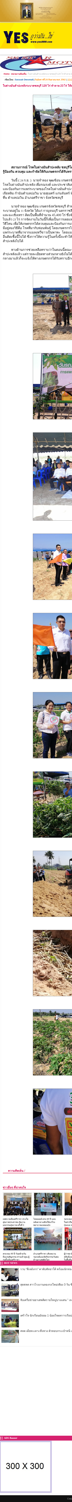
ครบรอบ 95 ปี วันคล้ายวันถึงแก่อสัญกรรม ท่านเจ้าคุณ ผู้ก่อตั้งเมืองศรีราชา (16, 1257)
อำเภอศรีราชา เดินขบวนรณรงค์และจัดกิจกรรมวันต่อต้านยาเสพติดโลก (46, 1257)
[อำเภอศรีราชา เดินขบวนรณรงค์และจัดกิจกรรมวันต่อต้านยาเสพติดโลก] (48, 1249)
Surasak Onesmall (24, 79)
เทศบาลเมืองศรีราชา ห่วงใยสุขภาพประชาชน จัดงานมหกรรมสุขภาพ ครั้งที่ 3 (15, 1222)
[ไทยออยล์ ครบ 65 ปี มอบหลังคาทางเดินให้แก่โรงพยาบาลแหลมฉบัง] (48, 1215)
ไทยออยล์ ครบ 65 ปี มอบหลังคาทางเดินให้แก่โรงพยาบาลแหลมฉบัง (44, 1222)
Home (7, 74)
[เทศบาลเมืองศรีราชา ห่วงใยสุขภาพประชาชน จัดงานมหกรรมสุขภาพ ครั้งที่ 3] (17, 1215)
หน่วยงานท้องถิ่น (18, 74)
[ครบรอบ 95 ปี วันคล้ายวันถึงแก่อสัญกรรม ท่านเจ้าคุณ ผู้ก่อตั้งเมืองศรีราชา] (17, 1249)
